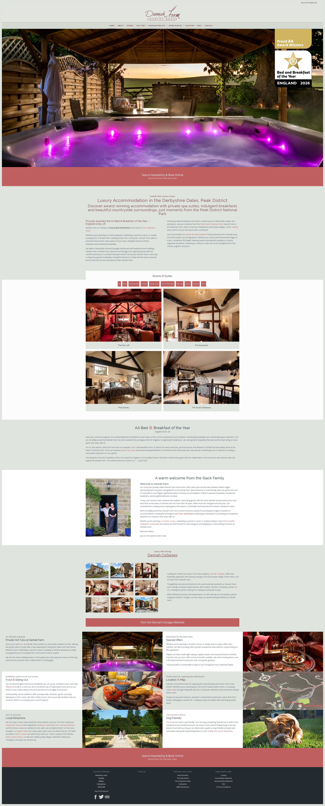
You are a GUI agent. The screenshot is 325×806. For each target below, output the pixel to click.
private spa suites (128, 450)
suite (21, 644)
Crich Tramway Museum (65, 725)
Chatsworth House (13, 725)
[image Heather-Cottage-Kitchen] (122, 588)
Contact (223, 775)
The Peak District (183, 778)
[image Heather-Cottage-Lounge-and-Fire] (98, 588)
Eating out (10, 687)
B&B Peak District (183, 787)
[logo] (162, 14)
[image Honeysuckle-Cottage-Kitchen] (122, 605)
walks (174, 690)
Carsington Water (21, 731)
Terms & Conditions (223, 787)
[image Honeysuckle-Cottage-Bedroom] (147, 588)
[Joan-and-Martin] (108, 508)
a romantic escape (168, 521)
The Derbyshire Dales (183, 781)
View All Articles (182, 775)
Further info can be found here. (220, 731)
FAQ (223, 784)
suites (133, 447)
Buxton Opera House (14, 737)
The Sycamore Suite (175, 714)
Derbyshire (183, 784)
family (146, 487)
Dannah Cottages (162, 555)
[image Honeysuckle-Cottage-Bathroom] (98, 605)
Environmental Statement (224, 781)
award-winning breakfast (196, 234)
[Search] (215, 25)
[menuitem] (112, 25)
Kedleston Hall (43, 725)
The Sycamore (172, 722)
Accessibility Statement (223, 778)
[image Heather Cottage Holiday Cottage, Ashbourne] (122, 571)
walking (235, 227)
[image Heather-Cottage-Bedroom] (147, 571)
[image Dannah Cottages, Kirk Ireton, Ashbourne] (98, 571)
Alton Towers (21, 734)
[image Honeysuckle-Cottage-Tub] (147, 605)
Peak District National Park (211, 224)
